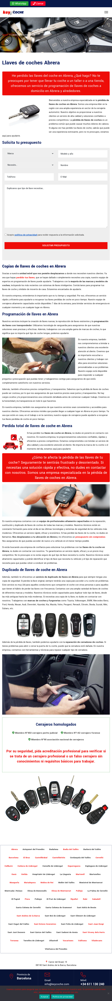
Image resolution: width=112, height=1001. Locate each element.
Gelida (24, 874)
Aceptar (44, 996)
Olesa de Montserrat (61, 890)
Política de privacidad (63, 996)
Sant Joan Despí (96, 924)
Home (5, 34)
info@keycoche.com (57, 984)
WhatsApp (20, 3)
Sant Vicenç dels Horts (94, 932)
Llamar (39, 3)
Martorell (80, 874)
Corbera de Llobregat (27, 866)
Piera (27, 899)
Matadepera (30, 882)
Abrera (14, 849)
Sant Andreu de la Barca (28, 915)
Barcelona (13, 857)
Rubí (85, 899)
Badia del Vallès (70, 849)
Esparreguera (74, 866)
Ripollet (74, 899)
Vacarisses (68, 940)
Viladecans (97, 940)
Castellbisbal (41, 857)
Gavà (14, 874)
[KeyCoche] (13, 12)
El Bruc (26, 857)
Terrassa (14, 940)
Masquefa (14, 882)
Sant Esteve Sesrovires (45, 924)
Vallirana (82, 940)
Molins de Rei (47, 882)
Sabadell (96, 899)
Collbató (9, 866)
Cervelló (99, 857)
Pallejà (79, 890)
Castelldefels (58, 857)
